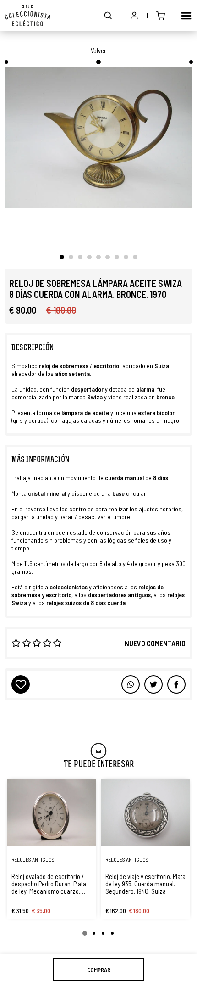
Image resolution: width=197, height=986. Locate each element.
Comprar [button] (98, 970)
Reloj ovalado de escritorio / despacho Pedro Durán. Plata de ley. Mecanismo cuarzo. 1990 (48, 883)
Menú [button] (186, 16)
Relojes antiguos (33, 859)
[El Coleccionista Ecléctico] (27, 15)
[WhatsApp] (130, 684)
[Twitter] (176, 684)
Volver (98, 50)
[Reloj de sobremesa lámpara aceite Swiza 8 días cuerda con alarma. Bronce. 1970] (98, 137)
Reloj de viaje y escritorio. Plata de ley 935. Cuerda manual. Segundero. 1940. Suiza (145, 883)
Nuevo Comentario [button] (155, 643)
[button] (108, 16)
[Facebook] (153, 684)
